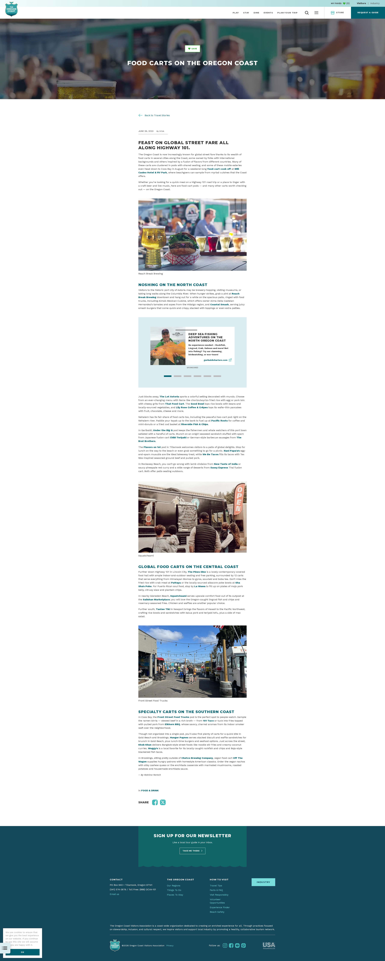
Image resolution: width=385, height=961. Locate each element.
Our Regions (173, 889)
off (228, 168)
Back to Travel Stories (157, 115)
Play (236, 12)
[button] (155, 806)
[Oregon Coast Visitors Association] (11, 9)
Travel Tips (216, 889)
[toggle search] (306, 13)
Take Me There (191, 854)
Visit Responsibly (219, 898)
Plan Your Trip (287, 12)
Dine (256, 12)
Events (268, 12)
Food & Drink (150, 793)
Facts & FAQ (216, 893)
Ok (22, 952)
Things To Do (174, 893)
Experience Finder (220, 910)
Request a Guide (367, 12)
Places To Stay (175, 898)
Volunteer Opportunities (217, 904)
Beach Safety (217, 915)
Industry (375, 3)
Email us (114, 897)
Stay (246, 12)
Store (340, 12)
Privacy (169, 948)
